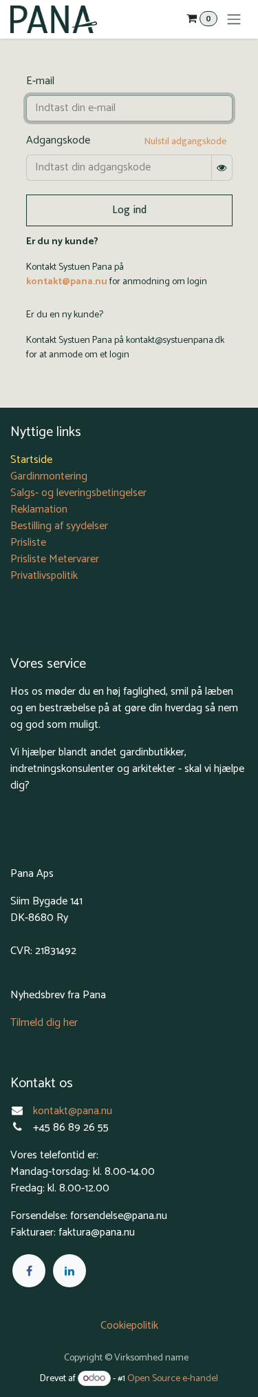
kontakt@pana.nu (66, 282)
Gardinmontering (48, 476)
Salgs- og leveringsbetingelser (78, 493)
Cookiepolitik (129, 1325)
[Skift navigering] (234, 19)
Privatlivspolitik (44, 575)
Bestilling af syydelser (59, 526)
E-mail (40, 81)
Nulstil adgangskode (185, 141)
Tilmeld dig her (44, 1022)
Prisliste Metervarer (54, 559)
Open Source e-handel (172, 1379)
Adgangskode (58, 140)
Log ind (129, 210)
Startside (31, 459)
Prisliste (28, 542)
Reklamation (38, 509)
